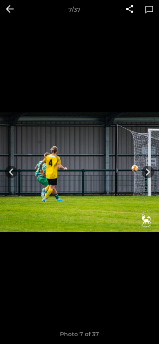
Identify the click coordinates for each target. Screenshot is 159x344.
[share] (130, 9)
